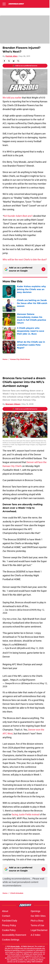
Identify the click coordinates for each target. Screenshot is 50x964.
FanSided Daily (9, 920)
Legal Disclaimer (39, 930)
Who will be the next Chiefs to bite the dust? (25, 259)
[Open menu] (4, 3)
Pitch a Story (37, 920)
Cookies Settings (10, 939)
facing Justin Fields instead (25, 814)
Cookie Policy (9, 930)
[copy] (18, 61)
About (5, 911)
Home (5, 359)
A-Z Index (35, 935)
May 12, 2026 (37, 648)
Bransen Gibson (13, 404)
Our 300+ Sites (38, 916)
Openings (35, 911)
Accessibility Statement (14, 935)
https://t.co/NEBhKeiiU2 (15, 644)
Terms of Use (37, 925)
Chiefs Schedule (16, 893)
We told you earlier (12, 97)
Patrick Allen (12, 56)
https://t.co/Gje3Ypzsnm (22, 679)
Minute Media (15, 946)
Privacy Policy (9, 925)
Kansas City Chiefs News (20, 359)
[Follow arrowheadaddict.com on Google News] (43, 269)
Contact (6, 916)
